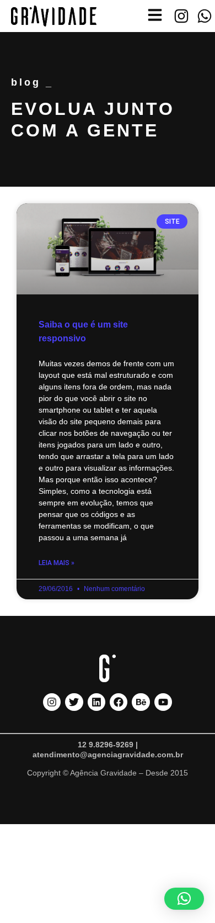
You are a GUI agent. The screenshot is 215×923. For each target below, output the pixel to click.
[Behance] (140, 702)
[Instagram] (181, 16)
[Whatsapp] (204, 16)
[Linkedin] (96, 702)
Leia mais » (56, 563)
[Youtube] (163, 702)
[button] (184, 899)
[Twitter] (74, 702)
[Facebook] (118, 702)
